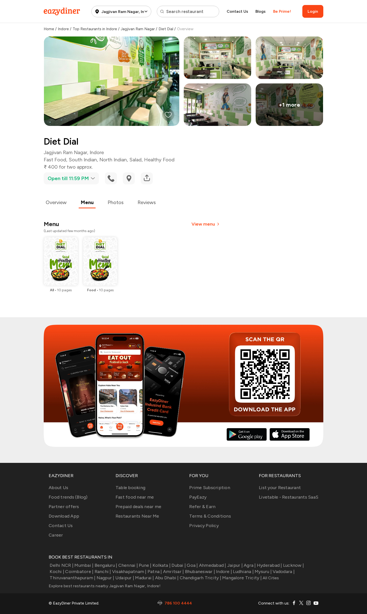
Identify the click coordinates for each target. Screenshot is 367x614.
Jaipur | (235, 565)
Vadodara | (284, 571)
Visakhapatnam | (129, 571)
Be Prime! (282, 11)
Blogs (260, 11)
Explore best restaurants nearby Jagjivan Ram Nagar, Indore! (105, 586)
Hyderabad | (269, 565)
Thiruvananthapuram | (72, 578)
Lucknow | (293, 565)
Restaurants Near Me (137, 516)
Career (56, 535)
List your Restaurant (280, 487)
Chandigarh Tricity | (200, 578)
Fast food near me (135, 497)
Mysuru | (263, 571)
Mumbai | (83, 565)
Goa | (192, 565)
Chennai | (128, 565)
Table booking (130, 487)
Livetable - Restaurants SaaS (288, 497)
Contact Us (237, 11)
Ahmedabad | (212, 565)
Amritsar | (173, 571)
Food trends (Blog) (68, 497)
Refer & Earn (202, 506)
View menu (203, 224)
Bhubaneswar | (200, 571)
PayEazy (197, 497)
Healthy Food (159, 160)
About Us (58, 487)
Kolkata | (162, 565)
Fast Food (55, 160)
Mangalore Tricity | (242, 578)
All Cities (270, 578)
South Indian (83, 160)
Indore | (224, 571)
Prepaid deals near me (138, 506)
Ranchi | (103, 571)
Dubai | (179, 565)
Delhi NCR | (61, 565)
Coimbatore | (79, 571)
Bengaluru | (106, 565)
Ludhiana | (243, 571)
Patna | (155, 571)
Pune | (145, 565)
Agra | (250, 565)
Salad (135, 160)
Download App (64, 516)
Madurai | (144, 578)
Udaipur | (124, 578)
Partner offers (64, 506)
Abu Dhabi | (167, 578)
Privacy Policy (204, 525)
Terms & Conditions (210, 516)
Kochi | (57, 571)
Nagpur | (105, 578)
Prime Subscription (209, 487)
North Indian (113, 160)
